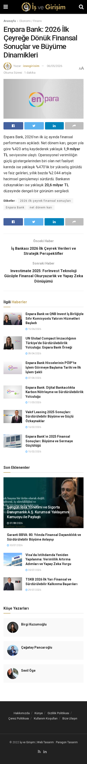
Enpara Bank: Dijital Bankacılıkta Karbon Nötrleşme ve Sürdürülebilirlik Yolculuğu (55, 392)
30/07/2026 (16, 545)
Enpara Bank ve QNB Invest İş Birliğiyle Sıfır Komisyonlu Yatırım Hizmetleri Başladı (55, 318)
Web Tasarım (45, 742)
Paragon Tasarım (67, 742)
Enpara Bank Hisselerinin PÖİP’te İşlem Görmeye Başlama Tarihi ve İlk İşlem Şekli (53, 367)
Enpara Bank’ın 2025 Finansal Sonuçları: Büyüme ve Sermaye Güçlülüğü (49, 441)
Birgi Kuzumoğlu (34, 624)
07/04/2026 (34, 378)
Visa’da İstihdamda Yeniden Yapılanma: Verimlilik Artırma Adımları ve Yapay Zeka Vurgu (48, 559)
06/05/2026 (54, 66)
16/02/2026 (34, 427)
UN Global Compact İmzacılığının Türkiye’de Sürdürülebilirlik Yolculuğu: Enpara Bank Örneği (51, 343)
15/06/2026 (34, 329)
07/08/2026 (16, 523)
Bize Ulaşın (69, 718)
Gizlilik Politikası (58, 713)
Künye (39, 713)
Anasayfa (9, 21)
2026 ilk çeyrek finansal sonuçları (45, 200)
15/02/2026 (34, 451)
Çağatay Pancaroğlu (36, 647)
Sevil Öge (28, 670)
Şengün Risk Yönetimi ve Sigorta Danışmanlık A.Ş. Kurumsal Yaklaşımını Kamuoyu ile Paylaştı (38, 512)
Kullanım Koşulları (46, 718)
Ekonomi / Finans (30, 21)
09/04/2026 (34, 353)
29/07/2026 (34, 590)
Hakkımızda (22, 713)
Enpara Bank (15, 207)
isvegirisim (31, 66)
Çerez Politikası (18, 718)
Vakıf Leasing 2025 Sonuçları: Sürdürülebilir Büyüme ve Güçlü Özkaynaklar (50, 416)
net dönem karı (41, 207)
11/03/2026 (34, 402)
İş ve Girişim (27, 742)
